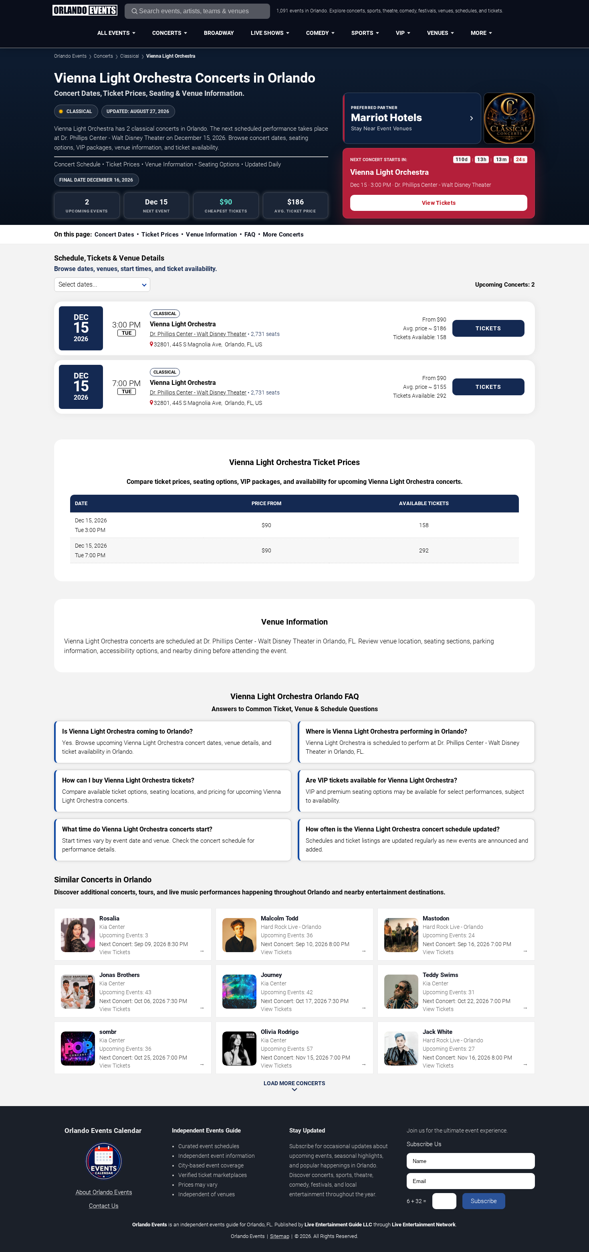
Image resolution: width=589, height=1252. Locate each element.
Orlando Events (70, 56)
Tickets (488, 328)
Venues (437, 33)
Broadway (219, 33)
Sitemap (279, 1236)
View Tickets (439, 203)
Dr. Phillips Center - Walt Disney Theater (198, 334)
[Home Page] (84, 10)
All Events (113, 33)
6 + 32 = (416, 1201)
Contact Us (104, 1206)
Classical (129, 56)
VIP (400, 33)
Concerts (167, 33)
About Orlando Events (104, 1192)
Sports (362, 33)
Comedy (317, 33)
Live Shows (267, 33)
